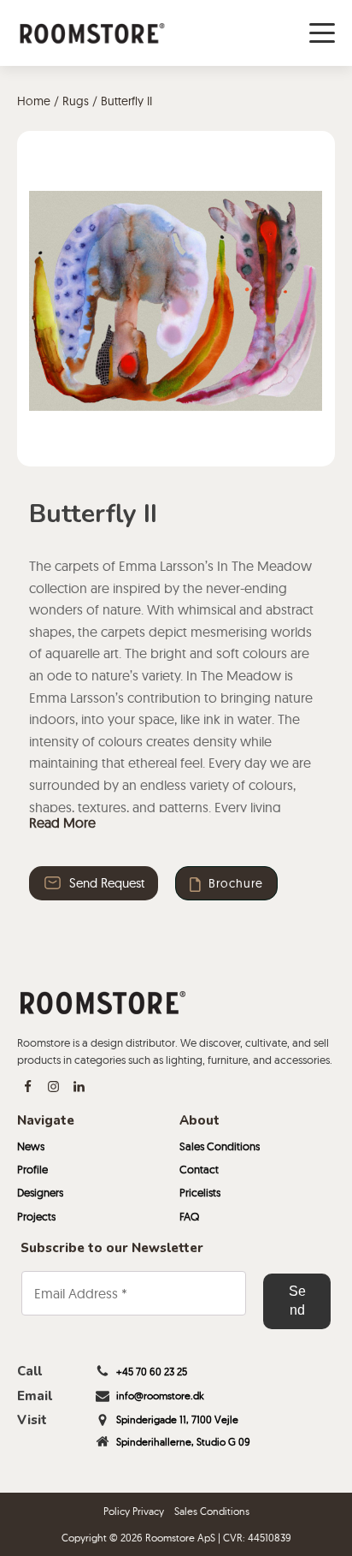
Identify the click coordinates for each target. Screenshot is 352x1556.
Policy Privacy (133, 1511)
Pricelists (199, 1192)
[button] (93, 883)
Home (33, 101)
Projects (36, 1216)
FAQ (189, 1216)
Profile (32, 1169)
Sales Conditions (219, 1146)
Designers (40, 1192)
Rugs (75, 101)
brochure (235, 883)
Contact (199, 1169)
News (30, 1146)
